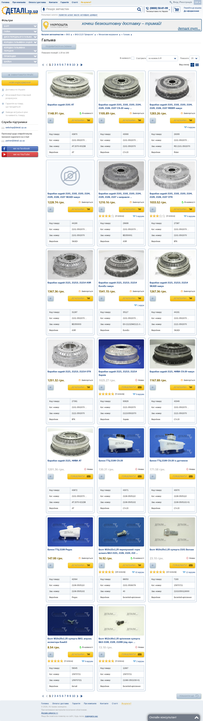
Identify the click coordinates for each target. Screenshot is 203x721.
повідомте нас (91, 716)
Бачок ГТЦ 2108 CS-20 (111, 460)
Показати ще (187, 696)
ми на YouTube (21, 154)
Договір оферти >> (49, 713)
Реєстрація (186, 2)
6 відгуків (191, 216)
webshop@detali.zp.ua (16, 127)
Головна (5, 2)
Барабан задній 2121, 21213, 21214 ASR (69, 282)
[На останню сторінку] (81, 64)
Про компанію (19, 2)
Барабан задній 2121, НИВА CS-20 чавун (172, 371)
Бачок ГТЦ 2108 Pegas (60, 549)
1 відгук (141, 305)
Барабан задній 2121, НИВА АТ (65, 460)
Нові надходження (20, 82)
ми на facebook (21, 148)
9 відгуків (140, 394)
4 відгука (191, 127)
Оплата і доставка (37, 2)
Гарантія (65, 2)
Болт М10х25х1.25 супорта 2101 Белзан (172, 549)
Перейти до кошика (192, 8)
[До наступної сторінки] (77, 64)
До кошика (78, 120)
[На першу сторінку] (43, 64)
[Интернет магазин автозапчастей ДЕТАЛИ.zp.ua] (20, 11)
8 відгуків (89, 661)
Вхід (175, 2)
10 (73, 64)
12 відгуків (190, 572)
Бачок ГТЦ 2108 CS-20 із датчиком (169, 460)
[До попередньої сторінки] (46, 64)
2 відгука (140, 661)
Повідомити (129, 387)
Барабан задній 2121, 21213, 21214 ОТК (69, 371)
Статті (75, 2)
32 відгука (139, 572)
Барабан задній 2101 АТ (61, 104)
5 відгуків (140, 216)
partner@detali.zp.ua (15, 140)
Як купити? (86, 2)
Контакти (53, 2)
